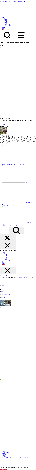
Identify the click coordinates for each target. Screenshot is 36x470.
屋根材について (3, 291)
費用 (4, 15)
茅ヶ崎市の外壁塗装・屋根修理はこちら (8, 463)
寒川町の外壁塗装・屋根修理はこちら (8, 462)
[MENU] (21, 38)
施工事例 (3, 12)
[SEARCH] (7, 38)
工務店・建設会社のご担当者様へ (9, 25)
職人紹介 (3, 13)
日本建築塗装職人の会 (22, 277)
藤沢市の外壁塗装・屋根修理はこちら (8, 464)
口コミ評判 (4, 456)
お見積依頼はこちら (4, 299)
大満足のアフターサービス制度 (5, 294)
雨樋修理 (5, 22)
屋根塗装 (5, 20)
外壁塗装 (5, 19)
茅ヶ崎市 (3, 124)
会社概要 (3, 17)
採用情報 (3, 453)
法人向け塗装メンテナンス (8, 24)
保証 (2, 11)
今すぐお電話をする (3, 469)
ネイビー (3, 123)
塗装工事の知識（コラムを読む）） (6, 297)
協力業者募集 (4, 454)
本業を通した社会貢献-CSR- (6, 452)
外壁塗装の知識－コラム (6, 461)
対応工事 (3, 18)
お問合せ (3, 465)
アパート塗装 (6, 21)
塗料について (3, 289)
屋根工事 (5, 23)
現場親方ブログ (4, 460)
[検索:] (4, 233)
